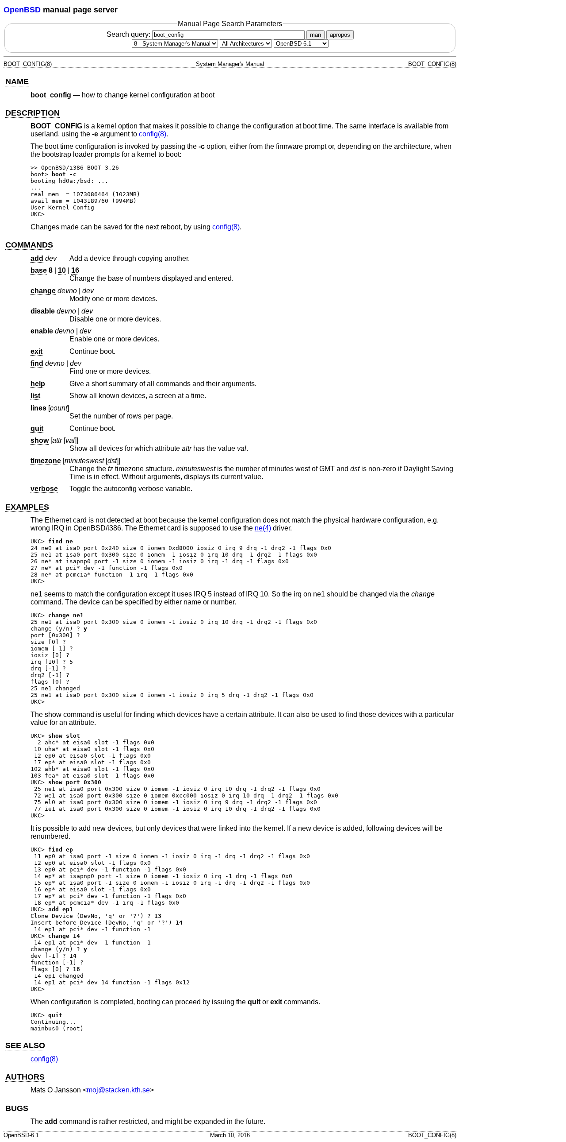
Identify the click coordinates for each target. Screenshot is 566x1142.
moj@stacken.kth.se (118, 1090)
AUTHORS (25, 1076)
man (315, 34)
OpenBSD (22, 9)
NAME (17, 81)
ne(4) (263, 528)
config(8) (152, 134)
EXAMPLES (27, 507)
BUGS (16, 1108)
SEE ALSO (25, 1045)
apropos (340, 34)
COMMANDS (29, 244)
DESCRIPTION (32, 112)
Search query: (129, 34)
